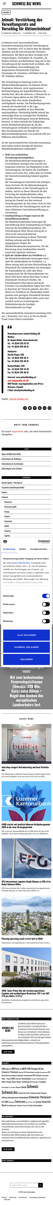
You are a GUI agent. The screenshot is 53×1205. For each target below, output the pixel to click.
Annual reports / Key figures (12, 482)
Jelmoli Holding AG (18, 399)
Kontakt (4, 1197)
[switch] (46, 604)
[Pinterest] (35, 408)
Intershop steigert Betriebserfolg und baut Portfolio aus (25, 768)
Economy (5, 496)
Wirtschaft (25, 1105)
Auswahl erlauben (26, 647)
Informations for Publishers (12, 458)
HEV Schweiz (37, 1075)
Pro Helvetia (12, 1087)
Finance (6, 12)
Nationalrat (35, 1082)
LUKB (12, 1078)
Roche (23, 1087)
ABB (3, 1068)
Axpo (7, 1068)
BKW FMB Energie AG (31, 1068)
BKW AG (19, 1068)
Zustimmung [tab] (9, 549)
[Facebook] (25, 408)
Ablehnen (26, 659)
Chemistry (8, 501)
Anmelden (7, 1199)
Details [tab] (22, 549)
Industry (7, 530)
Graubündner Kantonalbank (24, 1075)
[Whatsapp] (44, 408)
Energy (6, 511)
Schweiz (32, 1086)
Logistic (7, 535)
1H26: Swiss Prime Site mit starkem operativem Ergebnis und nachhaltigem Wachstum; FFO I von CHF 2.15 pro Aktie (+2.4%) (25, 993)
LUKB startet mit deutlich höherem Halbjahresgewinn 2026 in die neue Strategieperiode (26, 826)
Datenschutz (23, 1197)
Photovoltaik (5, 1087)
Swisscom (20, 1101)
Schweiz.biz (10, 1092)
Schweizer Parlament (40, 1097)
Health (6, 525)
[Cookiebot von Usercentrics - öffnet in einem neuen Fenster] (38, 542)
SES (3, 1101)
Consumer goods (10, 506)
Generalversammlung (9, 1075)
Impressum (13, 1197)
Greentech (8, 521)
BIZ (10, 1069)
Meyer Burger (6, 1081)
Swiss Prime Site (30, 1102)
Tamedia (38, 1101)
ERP (49, 1072)
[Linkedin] (40, 408)
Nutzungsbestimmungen (37, 1197)
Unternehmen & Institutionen (12, 463)
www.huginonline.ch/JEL (18, 380)
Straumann (11, 1102)
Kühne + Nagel (6, 1078)
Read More (8, 1149)
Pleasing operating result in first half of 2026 (22, 938)
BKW (14, 1068)
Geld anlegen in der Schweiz (12, 468)
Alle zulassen (26, 635)
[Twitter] (30, 408)
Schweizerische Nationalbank (18, 1097)
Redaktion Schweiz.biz (12, 33)
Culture (4, 492)
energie (37, 1072)
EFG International (29, 1072)
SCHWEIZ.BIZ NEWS (24, 1093)
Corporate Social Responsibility (13, 487)
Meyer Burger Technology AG (22, 1081)
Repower (18, 1087)
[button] (40, 1185)
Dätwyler (21, 1072)
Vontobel (19, 1105)
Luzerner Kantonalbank (23, 1078)
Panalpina (42, 1081)
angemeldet (17, 431)
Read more (8, 1051)
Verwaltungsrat (11, 1105)
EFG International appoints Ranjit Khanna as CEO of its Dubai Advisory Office (26, 883)
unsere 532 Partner (20, 563)
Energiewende (44, 1072)
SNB (6, 1101)
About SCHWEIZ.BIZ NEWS (11, 454)
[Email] (49, 408)
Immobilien (45, 1075)
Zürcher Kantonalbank (35, 1105)
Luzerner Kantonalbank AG (39, 1079)
